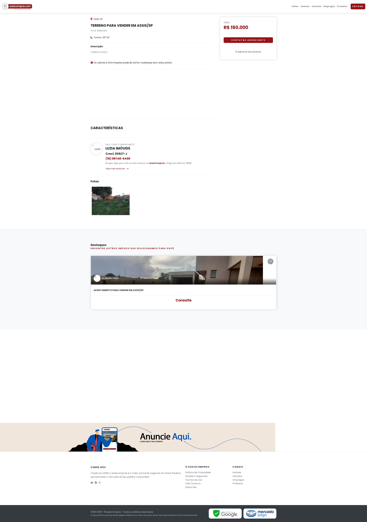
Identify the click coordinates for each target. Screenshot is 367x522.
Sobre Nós (191, 487)
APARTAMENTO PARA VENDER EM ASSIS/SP (119, 290)
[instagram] (100, 482)
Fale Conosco (193, 483)
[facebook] (96, 482)
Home (295, 6)
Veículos (316, 6)
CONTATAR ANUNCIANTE (248, 40)
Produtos (342, 6)
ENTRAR (358, 6)
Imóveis (305, 6)
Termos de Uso (193, 480)
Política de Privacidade (198, 472)
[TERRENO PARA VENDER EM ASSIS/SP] (111, 200)
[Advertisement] (152, 96)
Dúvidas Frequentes (196, 476)
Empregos (329, 6)
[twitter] (92, 482)
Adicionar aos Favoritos (249, 51)
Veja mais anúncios (116, 168)
